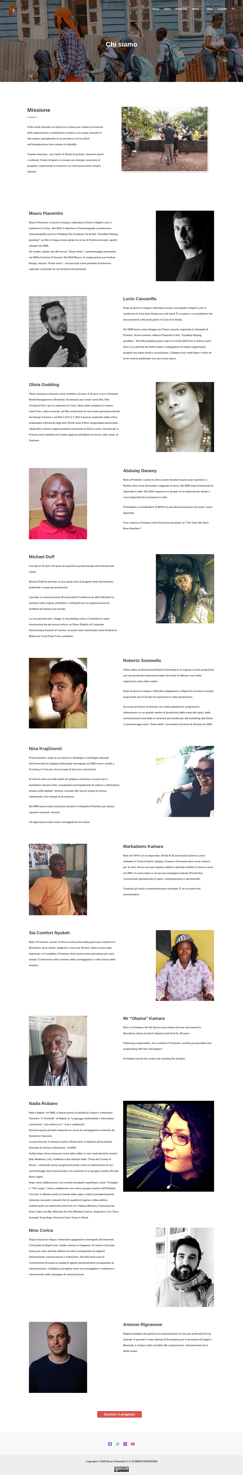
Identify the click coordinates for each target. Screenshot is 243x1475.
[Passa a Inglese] (233, 9)
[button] (200, 9)
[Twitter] (118, 1444)
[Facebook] (110, 1444)
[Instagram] (125, 1444)
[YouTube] (133, 1444)
